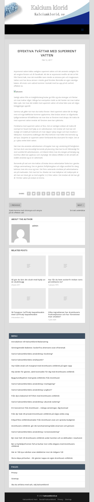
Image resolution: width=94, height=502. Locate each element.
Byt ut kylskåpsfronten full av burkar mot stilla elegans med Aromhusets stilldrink (43, 445)
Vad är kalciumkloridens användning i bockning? (32, 354)
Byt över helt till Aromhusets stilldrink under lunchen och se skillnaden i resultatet (46, 438)
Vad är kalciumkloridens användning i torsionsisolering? (35, 432)
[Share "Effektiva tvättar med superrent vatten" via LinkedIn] (53, 193)
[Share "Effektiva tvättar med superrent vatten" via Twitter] (33, 193)
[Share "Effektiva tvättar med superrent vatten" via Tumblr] (43, 193)
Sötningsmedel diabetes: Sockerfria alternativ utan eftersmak (38, 348)
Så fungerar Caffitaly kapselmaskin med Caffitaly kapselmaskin (27, 313)
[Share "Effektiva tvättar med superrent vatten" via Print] (72, 193)
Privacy (14, 472)
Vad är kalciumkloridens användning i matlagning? (33, 384)
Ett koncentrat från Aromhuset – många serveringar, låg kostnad (39, 408)
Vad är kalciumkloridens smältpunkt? (27, 360)
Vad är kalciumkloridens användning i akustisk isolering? (35, 402)
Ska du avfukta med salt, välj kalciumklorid (30, 484)
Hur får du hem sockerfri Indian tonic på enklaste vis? (65, 280)
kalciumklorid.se (50, 496)
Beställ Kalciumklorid (47, 499)
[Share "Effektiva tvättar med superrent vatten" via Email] (67, 193)
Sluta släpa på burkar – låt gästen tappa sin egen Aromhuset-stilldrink (42, 458)
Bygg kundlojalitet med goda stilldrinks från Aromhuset (35, 378)
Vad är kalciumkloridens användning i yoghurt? (31, 390)
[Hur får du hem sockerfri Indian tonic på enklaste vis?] (65, 266)
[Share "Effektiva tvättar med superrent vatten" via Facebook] (28, 193)
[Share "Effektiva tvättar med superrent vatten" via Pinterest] (48, 193)
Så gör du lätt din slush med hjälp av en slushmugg (28, 280)
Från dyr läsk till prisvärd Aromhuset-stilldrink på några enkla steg (40, 414)
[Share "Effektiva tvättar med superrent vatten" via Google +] (38, 193)
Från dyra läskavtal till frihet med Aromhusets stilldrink (35, 396)
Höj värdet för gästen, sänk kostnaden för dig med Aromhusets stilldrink (42, 372)
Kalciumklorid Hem (30, 499)
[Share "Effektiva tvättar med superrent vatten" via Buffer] (58, 193)
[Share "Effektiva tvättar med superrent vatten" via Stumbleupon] (63, 193)
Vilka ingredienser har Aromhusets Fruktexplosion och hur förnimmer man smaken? (64, 314)
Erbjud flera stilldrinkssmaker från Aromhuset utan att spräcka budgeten (43, 420)
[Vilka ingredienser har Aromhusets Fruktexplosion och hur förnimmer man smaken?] (65, 298)
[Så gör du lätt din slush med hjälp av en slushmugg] (28, 266)
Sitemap (15, 478)
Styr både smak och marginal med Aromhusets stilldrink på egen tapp (41, 366)
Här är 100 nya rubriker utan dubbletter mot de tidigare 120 (37, 452)
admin (35, 225)
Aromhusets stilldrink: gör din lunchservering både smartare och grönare (42, 426)
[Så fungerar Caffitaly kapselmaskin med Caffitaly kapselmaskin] (28, 298)
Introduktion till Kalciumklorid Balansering (29, 342)
